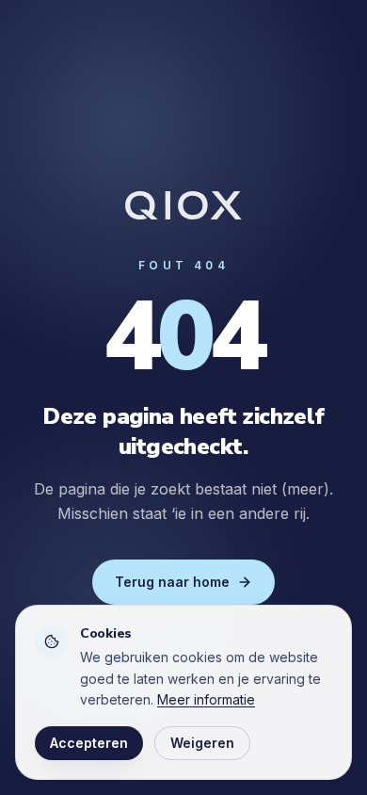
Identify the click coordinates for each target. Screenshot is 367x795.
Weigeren (202, 743)
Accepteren (89, 743)
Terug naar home (172, 582)
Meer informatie (206, 699)
